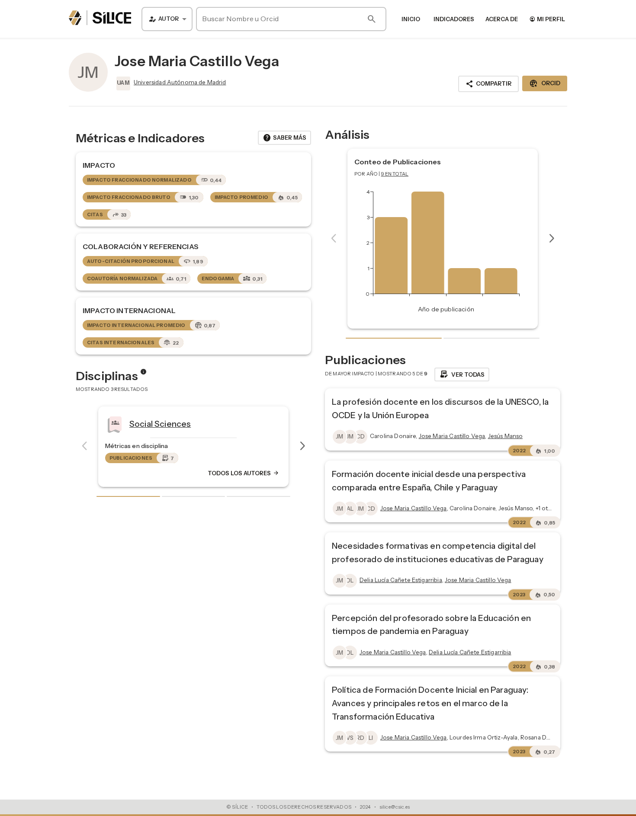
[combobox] (167, 19)
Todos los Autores (243, 473)
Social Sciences (160, 423)
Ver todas (462, 374)
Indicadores (454, 19)
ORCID (544, 83)
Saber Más (284, 138)
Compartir (488, 84)
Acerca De (501, 19)
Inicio (411, 19)
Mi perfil (547, 18)
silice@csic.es (394, 807)
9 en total (395, 174)
